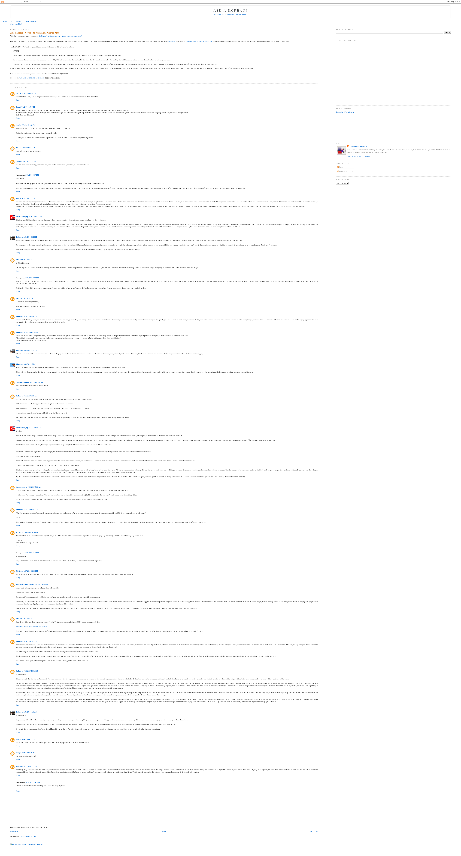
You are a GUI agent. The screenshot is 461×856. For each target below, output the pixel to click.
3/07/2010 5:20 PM (26, 618)
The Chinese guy (22, 216)
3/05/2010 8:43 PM (32, 278)
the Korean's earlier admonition (49, 36)
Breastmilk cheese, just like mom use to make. (32, 626)
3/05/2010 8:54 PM (26, 298)
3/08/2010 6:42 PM (30, 641)
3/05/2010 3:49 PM (29, 161)
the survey (171, 41)
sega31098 (19, 766)
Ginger (18, 739)
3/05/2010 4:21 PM (28, 198)
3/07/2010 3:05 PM (41, 584)
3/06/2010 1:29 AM (30, 364)
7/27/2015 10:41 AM (32, 782)
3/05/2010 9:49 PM (30, 316)
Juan (18, 107)
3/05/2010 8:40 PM (26, 259)
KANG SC (20, 532)
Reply (18, 100)
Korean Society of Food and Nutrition (199, 41)
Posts (341, 167)
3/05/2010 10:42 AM (29, 93)
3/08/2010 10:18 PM (31, 671)
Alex (17, 259)
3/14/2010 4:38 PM (28, 753)
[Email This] (49, 78)
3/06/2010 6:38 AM (34, 487)
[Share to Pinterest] (59, 78)
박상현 (18, 198)
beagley (18, 125)
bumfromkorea (21, 487)
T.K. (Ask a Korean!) (358, 146)
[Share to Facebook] (56, 78)
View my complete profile (358, 156)
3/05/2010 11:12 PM (31, 332)
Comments (343, 171)
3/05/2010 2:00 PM (28, 125)
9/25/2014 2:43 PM (30, 766)
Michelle (19, 147)
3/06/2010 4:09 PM (32, 553)
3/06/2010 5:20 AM (30, 396)
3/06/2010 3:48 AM (36, 382)
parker (18, 93)
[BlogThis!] (52, 78)
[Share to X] (54, 78)
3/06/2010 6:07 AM (35, 427)
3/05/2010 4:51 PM (35, 216)
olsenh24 (19, 161)
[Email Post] (46, 78)
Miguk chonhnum (22, 382)
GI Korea (19, 571)
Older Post (314, 831)
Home (5, 21)
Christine (19, 364)
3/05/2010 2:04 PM (29, 148)
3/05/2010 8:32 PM (30, 237)
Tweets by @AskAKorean (345, 112)
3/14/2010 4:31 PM (28, 739)
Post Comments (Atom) (28, 836)
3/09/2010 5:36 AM (30, 712)
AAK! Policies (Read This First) (16, 22)
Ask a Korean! (230, 10)
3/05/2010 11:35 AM (27, 107)
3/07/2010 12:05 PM (31, 571)
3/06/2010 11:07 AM (31, 509)
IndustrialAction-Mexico (25, 584)
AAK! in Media (31, 21)
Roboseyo (19, 237)
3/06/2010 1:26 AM (30, 350)
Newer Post (14, 831)
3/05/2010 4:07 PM (32, 175)
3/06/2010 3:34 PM (31, 532)
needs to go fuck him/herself (72, 36)
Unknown (19, 316)
